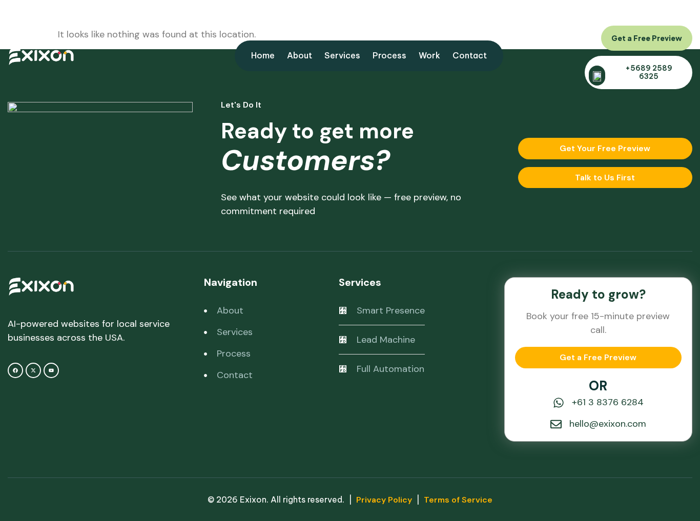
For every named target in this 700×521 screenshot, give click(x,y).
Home (263, 55)
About (299, 55)
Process (389, 55)
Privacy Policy (384, 499)
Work (429, 55)
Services (342, 55)
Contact (469, 55)
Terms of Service (458, 499)
